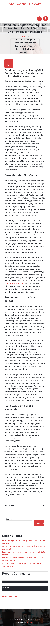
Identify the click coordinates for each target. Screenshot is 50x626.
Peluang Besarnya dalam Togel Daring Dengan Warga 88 (23, 547)
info (44, 505)
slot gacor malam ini (13, 283)
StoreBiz (30, 622)
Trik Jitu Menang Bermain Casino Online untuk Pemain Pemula (23, 559)
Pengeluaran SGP (9, 596)
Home (24, 36)
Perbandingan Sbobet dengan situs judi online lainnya (23, 541)
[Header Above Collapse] (45, 18)
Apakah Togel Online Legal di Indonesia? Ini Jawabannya (22, 564)
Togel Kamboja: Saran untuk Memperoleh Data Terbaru (23, 553)
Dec (8, 63)
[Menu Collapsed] (39, 18)
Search (9, 519)
